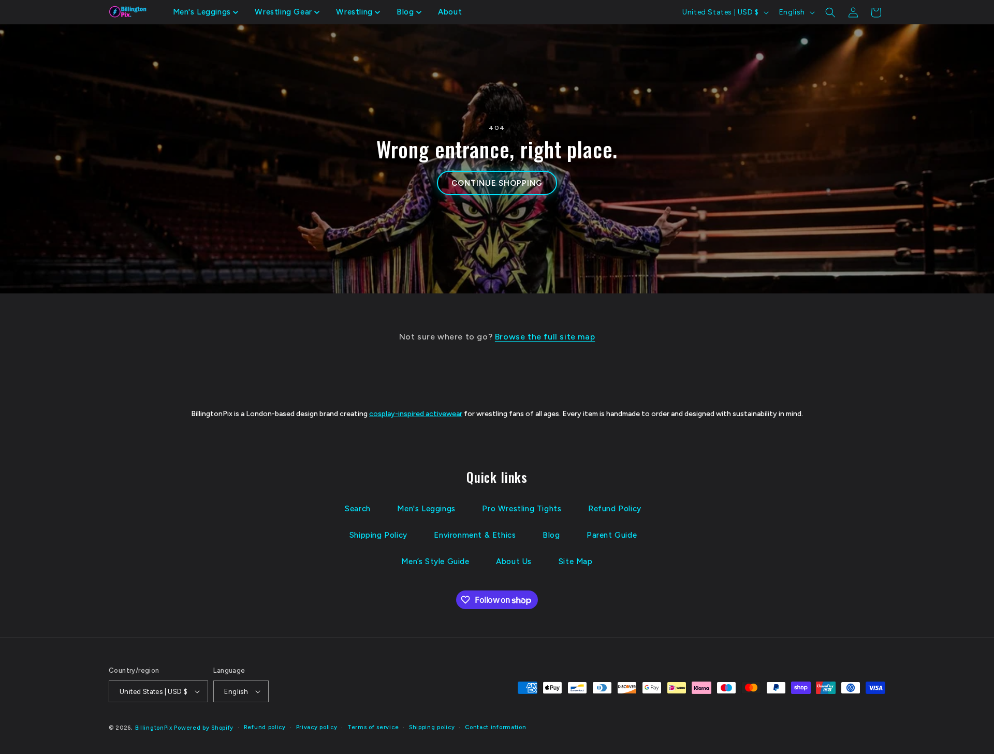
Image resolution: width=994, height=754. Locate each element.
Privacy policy (317, 727)
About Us (514, 561)
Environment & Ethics (475, 535)
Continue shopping (496, 183)
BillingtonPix (153, 728)
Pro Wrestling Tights (521, 508)
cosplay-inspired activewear (415, 413)
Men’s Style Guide (435, 561)
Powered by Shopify (203, 728)
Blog (551, 535)
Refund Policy (614, 508)
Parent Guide (612, 535)
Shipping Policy (378, 535)
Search (358, 508)
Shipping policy (432, 727)
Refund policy (265, 727)
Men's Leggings (426, 508)
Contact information (495, 727)
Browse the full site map (545, 337)
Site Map (576, 561)
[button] (206, 12)
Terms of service (373, 727)
